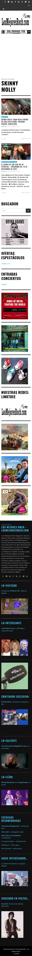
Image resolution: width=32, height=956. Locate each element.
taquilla (4, 284)
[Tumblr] (22, 2)
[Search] (3, 9)
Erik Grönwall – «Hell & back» (11, 848)
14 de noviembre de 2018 (13, 171)
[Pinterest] (15, 2)
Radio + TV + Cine (13, 162)
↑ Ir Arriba (16, 953)
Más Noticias (5, 117)
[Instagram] (8, 2)
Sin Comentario (27, 138)
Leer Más (3, 138)
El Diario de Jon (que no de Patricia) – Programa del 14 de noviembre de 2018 (14, 166)
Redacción (3, 126)
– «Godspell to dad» (12, 832)
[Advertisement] (16, 57)
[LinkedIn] (12, 2)
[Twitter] (25, 2)
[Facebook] (5, 2)
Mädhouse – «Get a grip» (10, 845)
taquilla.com (5, 264)
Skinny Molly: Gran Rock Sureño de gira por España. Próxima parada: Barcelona (14, 121)
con (9, 782)
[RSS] (18, 2)
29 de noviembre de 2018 (13, 126)
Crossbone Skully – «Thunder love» (13, 841)
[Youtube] (29, 2)
